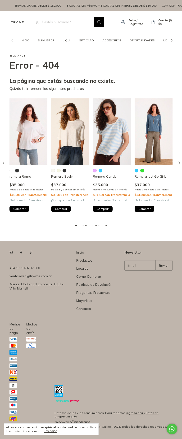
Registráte (135, 24)
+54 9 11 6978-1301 (25, 268)
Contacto (83, 309)
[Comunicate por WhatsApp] (172, 429)
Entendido (50, 431)
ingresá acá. (135, 413)
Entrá (132, 20)
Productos (84, 260)
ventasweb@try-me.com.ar (30, 276)
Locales (82, 268)
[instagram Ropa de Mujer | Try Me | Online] (11, 252)
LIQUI (66, 40)
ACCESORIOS (111, 40)
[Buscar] (99, 22)
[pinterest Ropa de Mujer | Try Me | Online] (31, 252)
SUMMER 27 (46, 40)
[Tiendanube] (73, 423)
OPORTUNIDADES (142, 40)
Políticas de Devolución (94, 284)
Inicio (25, 40)
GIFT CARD (86, 40)
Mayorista (84, 301)
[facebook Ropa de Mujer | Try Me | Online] (21, 252)
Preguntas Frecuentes (93, 292)
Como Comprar (88, 276)
